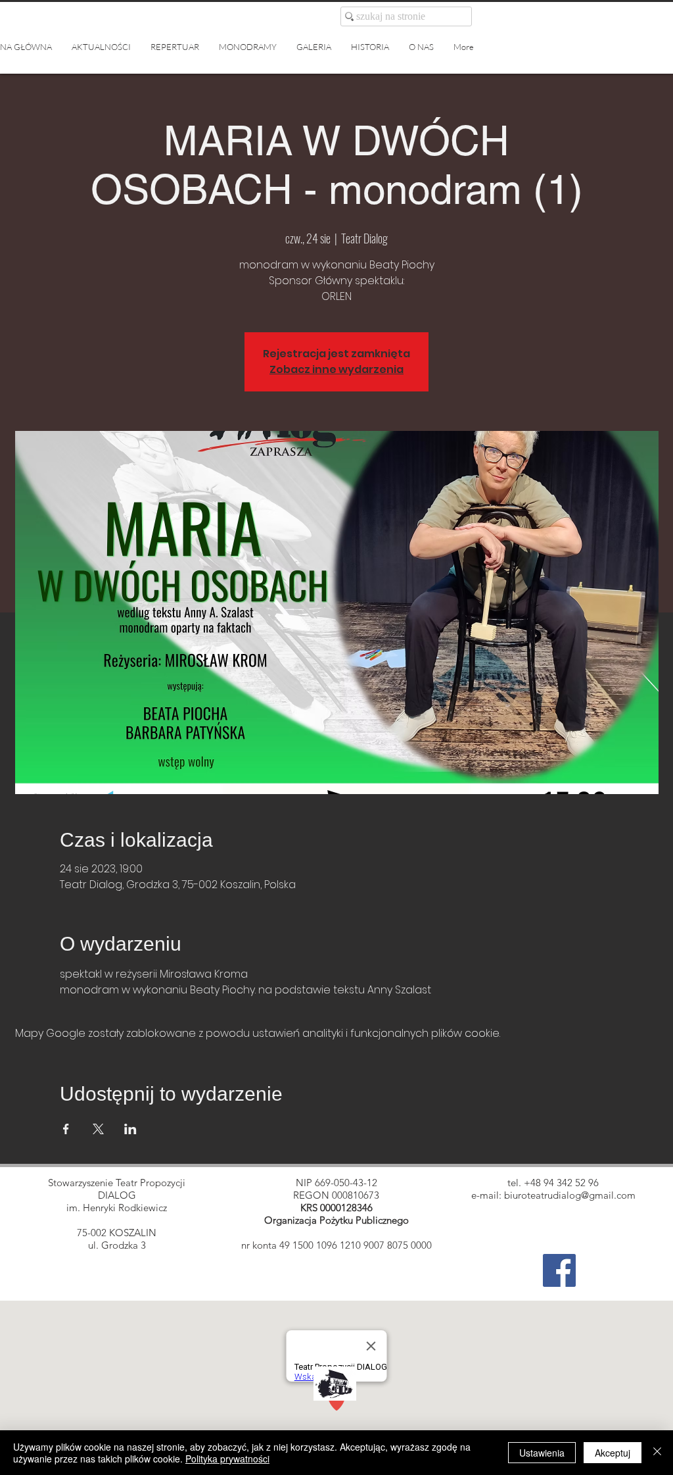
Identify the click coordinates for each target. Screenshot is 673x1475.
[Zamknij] (657, 1452)
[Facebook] (559, 1270)
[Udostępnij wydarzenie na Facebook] (66, 1129)
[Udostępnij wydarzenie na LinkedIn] (130, 1129)
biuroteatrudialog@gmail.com (570, 1195)
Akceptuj (612, 1452)
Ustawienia (542, 1452)
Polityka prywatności (227, 1458)
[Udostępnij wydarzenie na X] (98, 1129)
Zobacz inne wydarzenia (336, 369)
